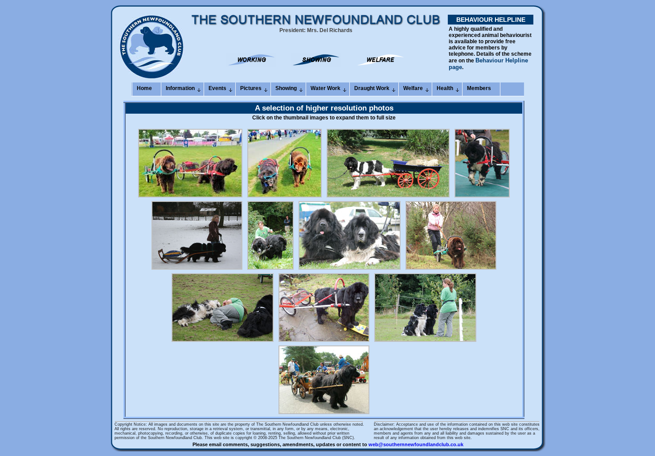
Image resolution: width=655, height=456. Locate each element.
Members (479, 88)
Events (217, 88)
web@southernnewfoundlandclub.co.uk (415, 444)
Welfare (413, 88)
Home (144, 88)
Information (180, 88)
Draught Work (371, 88)
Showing (286, 88)
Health (445, 88)
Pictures (251, 88)
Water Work (325, 88)
